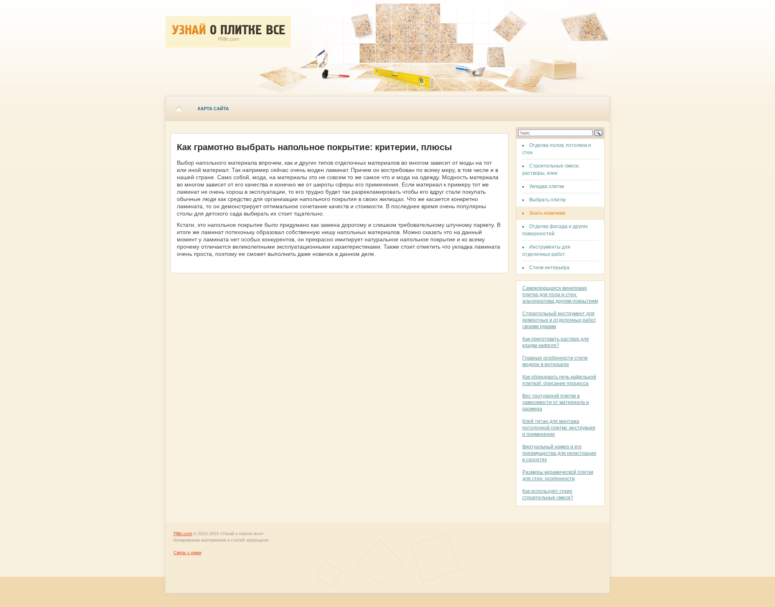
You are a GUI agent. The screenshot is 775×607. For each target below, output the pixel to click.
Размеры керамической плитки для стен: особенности (557, 475)
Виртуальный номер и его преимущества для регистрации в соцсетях (559, 453)
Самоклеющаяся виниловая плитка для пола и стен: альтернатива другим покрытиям (560, 294)
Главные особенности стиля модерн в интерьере (555, 361)
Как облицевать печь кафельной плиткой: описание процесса (559, 380)
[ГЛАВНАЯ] (179, 108)
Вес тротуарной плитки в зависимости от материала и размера (555, 402)
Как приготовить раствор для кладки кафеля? (555, 342)
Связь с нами (187, 552)
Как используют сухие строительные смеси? (547, 494)
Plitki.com (183, 533)
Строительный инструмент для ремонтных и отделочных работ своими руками (559, 320)
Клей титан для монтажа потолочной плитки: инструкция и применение (558, 428)
